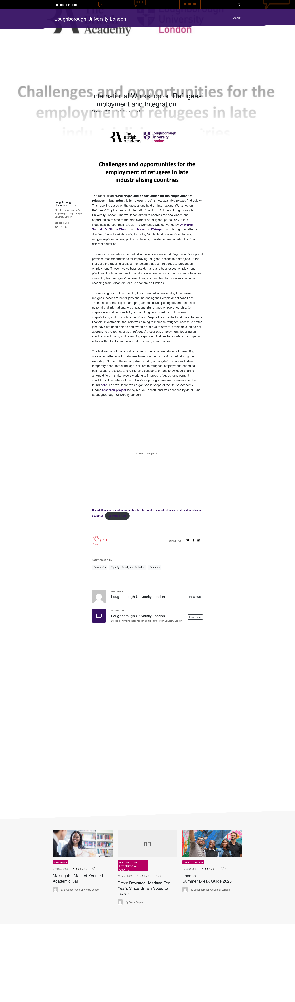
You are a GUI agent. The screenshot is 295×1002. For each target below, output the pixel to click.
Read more (195, 596)
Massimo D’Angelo (150, 229)
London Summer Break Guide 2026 (207, 878)
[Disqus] (147, 667)
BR (147, 844)
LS (212, 844)
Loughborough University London (90, 18)
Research (155, 567)
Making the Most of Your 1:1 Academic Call (78, 878)
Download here (117, 515)
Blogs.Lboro (66, 5)
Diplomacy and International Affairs (128, 866)
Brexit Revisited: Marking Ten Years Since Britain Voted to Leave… (144, 888)
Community (100, 567)
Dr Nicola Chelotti (117, 229)
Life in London (193, 862)
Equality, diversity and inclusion (127, 567)
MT (83, 844)
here (104, 385)
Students (60, 862)
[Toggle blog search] (237, 4)
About (236, 18)
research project (114, 390)
